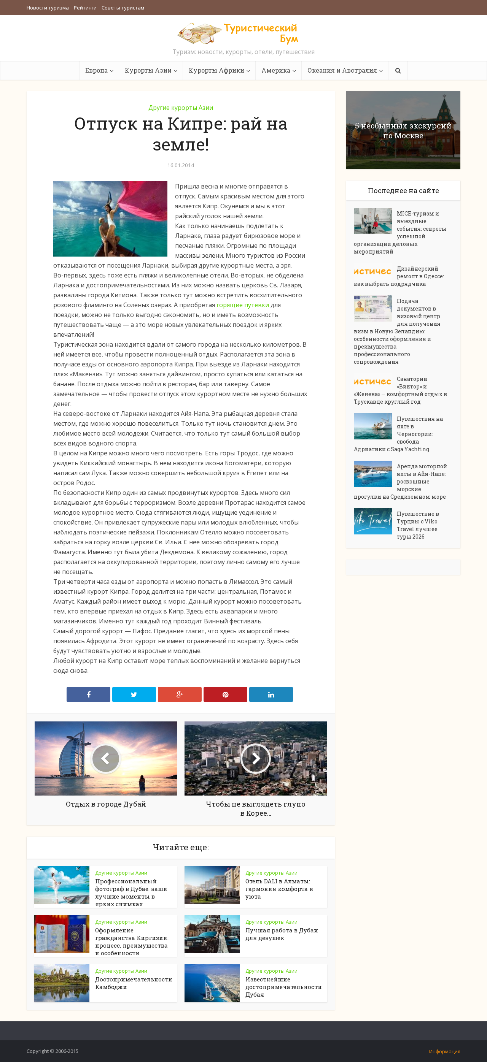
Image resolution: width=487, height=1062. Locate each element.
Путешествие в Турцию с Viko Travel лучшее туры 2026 (418, 525)
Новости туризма (48, 7)
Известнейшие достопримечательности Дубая (283, 986)
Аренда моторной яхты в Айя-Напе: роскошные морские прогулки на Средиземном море (400, 481)
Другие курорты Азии (180, 107)
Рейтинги (85, 7)
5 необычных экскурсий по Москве (403, 130)
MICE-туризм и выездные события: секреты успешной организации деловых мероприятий (400, 232)
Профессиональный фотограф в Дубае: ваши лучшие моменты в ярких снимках (131, 892)
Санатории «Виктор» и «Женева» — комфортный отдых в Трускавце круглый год (400, 390)
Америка (275, 70)
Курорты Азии (148, 70)
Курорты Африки (216, 70)
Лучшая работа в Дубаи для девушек (281, 934)
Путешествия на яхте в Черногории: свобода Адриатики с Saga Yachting (398, 434)
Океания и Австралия (342, 70)
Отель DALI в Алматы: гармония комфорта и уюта (279, 888)
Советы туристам (123, 7)
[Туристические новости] (243, 33)
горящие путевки (242, 305)
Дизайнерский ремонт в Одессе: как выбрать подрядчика (399, 276)
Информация (444, 1051)
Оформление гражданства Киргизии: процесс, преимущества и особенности (132, 941)
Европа (96, 70)
